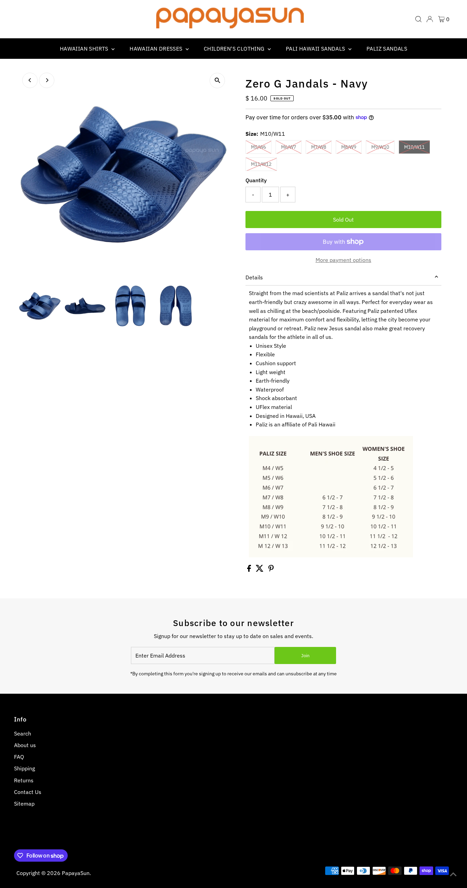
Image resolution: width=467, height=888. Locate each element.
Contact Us (27, 791)
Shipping (24, 768)
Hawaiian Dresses (157, 48)
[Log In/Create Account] (430, 19)
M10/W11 (414, 147)
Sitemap (24, 803)
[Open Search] (418, 19)
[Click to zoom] (217, 80)
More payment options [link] (343, 259)
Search (22, 733)
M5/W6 (258, 147)
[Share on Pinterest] (271, 569)
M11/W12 (261, 164)
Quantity (256, 180)
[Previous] (30, 80)
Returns (24, 780)
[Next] (46, 80)
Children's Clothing (235, 48)
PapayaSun (76, 873)
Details (254, 277)
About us (25, 745)
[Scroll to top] (453, 874)
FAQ (19, 756)
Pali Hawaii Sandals (316, 48)
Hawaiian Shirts (85, 48)
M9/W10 (380, 147)
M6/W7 (288, 147)
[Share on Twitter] (260, 569)
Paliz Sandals (386, 48)
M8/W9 (348, 147)
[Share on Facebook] (249, 569)
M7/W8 (318, 147)
